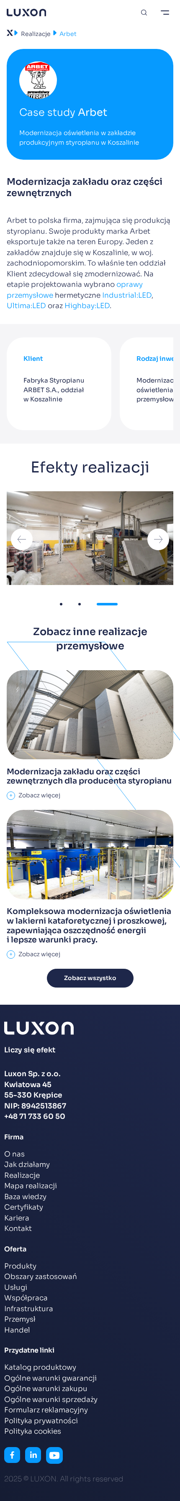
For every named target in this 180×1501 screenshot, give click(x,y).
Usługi (15, 1287)
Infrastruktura (28, 1308)
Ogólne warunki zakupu (45, 1388)
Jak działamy (27, 1164)
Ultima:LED (26, 305)
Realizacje (36, 34)
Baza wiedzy (25, 1196)
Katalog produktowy (40, 1367)
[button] (22, 539)
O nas (14, 1154)
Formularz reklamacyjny (46, 1410)
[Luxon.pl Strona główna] (26, 12)
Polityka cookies (32, 1431)
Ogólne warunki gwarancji (50, 1378)
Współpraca (26, 1298)
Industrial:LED (127, 295)
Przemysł (20, 1319)
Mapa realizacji (30, 1186)
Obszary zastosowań (40, 1276)
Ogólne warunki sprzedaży (51, 1399)
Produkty (20, 1266)
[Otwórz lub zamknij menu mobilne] (165, 12)
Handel (17, 1330)
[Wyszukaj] (144, 12)
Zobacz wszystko (90, 978)
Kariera (16, 1218)
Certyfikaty (23, 1207)
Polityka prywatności (41, 1421)
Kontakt (18, 1228)
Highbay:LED (87, 305)
